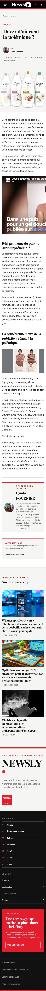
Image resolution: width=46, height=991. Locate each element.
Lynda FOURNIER (25, 495)
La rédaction (23, 887)
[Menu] (5, 5)
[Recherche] (40, 5)
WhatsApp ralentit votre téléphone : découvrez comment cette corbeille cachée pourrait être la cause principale (22, 625)
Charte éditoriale (23, 893)
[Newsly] (24, 5)
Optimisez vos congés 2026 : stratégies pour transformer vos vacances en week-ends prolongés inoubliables (22, 675)
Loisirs (13, 16)
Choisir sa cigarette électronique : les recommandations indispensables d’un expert (19, 725)
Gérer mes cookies (11, 984)
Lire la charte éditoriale (14, 554)
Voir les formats (23, 945)
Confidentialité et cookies (15, 970)
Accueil (5, 16)
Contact (23, 900)
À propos (23, 880)
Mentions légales (10, 977)
